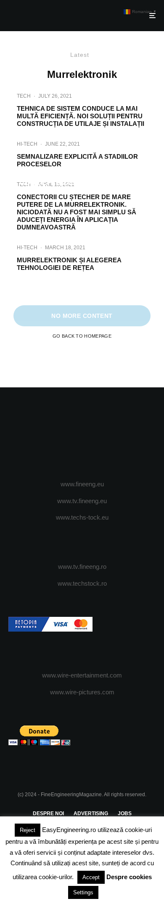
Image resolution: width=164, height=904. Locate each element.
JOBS (125, 813)
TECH (24, 96)
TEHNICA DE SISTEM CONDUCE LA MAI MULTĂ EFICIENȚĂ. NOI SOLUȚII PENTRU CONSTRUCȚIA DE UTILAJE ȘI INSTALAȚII (80, 116)
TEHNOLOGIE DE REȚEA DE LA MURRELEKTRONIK (82, 290)
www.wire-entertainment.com (82, 675)
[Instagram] (82, 434)
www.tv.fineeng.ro (82, 566)
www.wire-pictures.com (82, 692)
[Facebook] (49, 434)
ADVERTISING (91, 813)
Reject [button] (27, 830)
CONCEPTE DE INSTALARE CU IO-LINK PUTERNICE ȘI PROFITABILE (82, 187)
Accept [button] (91, 877)
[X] (66, 434)
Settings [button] (83, 892)
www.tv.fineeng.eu (82, 500)
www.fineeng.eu (82, 484)
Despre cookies (129, 876)
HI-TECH (27, 144)
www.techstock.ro (82, 583)
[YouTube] (98, 434)
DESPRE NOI (48, 813)
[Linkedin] (115, 434)
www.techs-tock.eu (82, 517)
